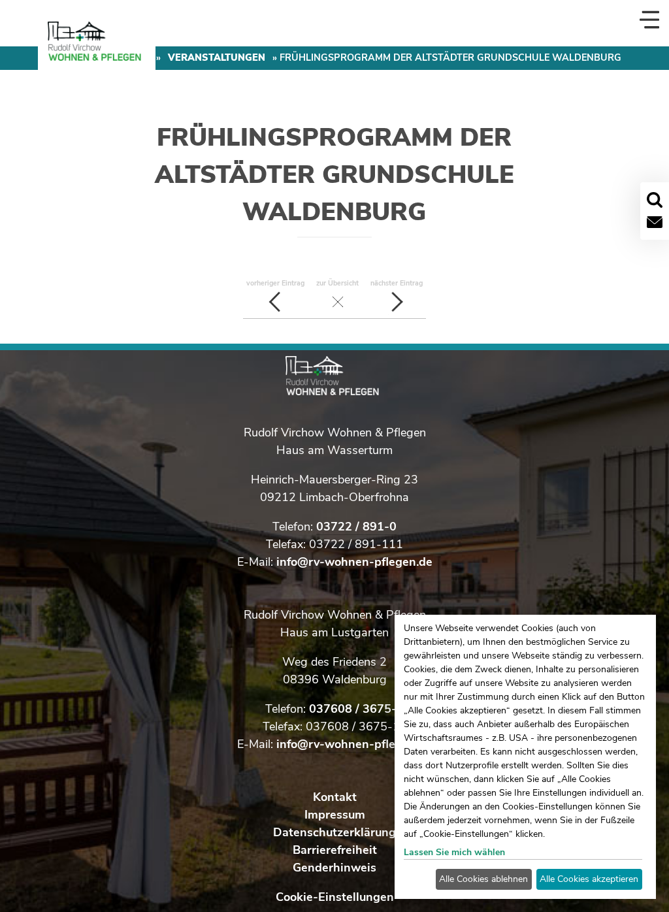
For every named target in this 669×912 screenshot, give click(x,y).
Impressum (334, 814)
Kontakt (335, 797)
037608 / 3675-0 (356, 709)
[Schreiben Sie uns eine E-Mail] (655, 222)
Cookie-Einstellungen (335, 897)
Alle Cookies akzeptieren (589, 879)
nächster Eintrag (396, 283)
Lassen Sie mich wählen (454, 852)
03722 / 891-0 (356, 526)
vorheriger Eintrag (275, 283)
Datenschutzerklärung (334, 832)
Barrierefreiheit (335, 850)
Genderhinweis (334, 867)
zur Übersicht (337, 283)
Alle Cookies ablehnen (483, 879)
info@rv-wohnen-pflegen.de (354, 562)
